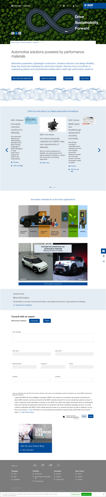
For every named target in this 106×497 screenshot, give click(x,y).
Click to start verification (73, 417)
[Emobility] (84, 218)
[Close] (103, 494)
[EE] (65, 218)
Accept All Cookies (86, 494)
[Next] (19, 33)
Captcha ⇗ (76, 418)
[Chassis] (56, 224)
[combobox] (30, 380)
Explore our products (48, 78)
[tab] (50, 187)
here (30, 410)
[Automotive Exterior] (22, 219)
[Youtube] (50, 466)
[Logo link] (89, 5)
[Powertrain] (33, 224)
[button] (49, 380)
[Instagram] (58, 466)
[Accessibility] (67, 6)
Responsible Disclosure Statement (46, 490)
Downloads (68, 78)
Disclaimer (16, 490)
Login (77, 6)
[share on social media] (103, 261)
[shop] (103, 256)
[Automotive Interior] (44, 218)
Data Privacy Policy (27, 412)
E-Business (79, 490)
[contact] (103, 251)
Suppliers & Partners (61, 490)
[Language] (64, 6)
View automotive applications (22, 78)
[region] (53, 494)
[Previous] (12, 33)
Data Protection (32, 490)
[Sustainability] (72, 223)
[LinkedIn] (34, 466)
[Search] (60, 6)
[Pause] (16, 33)
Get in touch (85, 78)
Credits (23, 490)
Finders (47, 321)
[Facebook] (42, 466)
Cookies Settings (75, 494)
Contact (71, 490)
